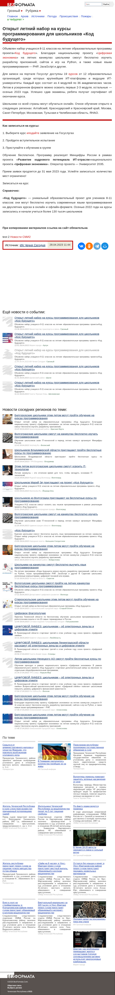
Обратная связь (14, 985)
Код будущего (25, 53)
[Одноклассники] (89, 246)
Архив (24, 16)
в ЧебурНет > (15, 19)
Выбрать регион (14, 988)
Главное (12, 16)
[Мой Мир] (104, 246)
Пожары (86, 16)
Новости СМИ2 (20, 236)
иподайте (33, 133)
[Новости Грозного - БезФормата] (18, 4)
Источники (37, 16)
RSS (30, 991)
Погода (52, 16)
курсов (73, 73)
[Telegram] (97, 246)
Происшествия (69, 16)
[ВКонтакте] (81, 246)
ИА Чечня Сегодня (32, 245)
